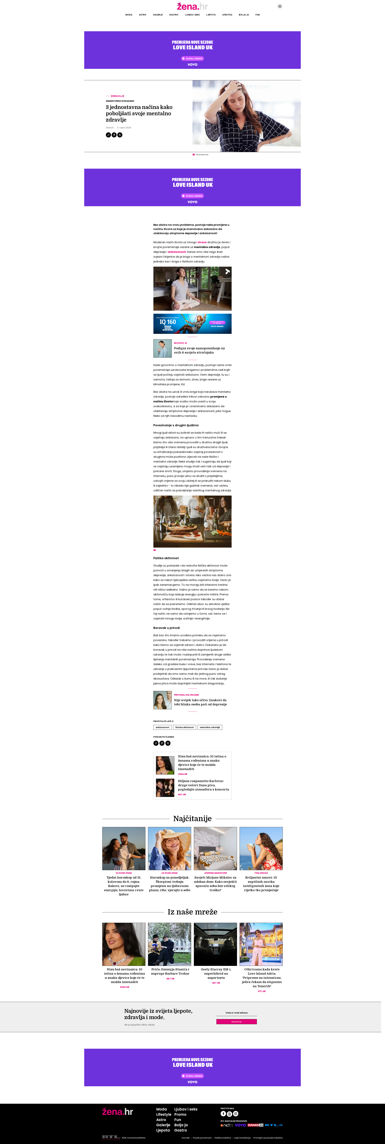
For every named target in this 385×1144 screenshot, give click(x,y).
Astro (142, 14)
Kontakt (186, 1138)
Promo (180, 1114)
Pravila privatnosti (202, 1138)
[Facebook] (114, 137)
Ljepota (211, 14)
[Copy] (108, 137)
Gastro (173, 14)
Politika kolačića (223, 1138)
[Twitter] (119, 137)
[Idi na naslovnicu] (192, 9)
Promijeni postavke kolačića (268, 1138)
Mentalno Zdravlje (210, 727)
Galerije (158, 14)
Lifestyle (227, 14)
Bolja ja (244, 14)
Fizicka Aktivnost (184, 727)
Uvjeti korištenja (242, 1138)
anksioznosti (177, 252)
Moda (128, 14)
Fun (258, 14)
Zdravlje (117, 96)
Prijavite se (237, 1021)
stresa (202, 242)
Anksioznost (162, 727)
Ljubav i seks (192, 14)
